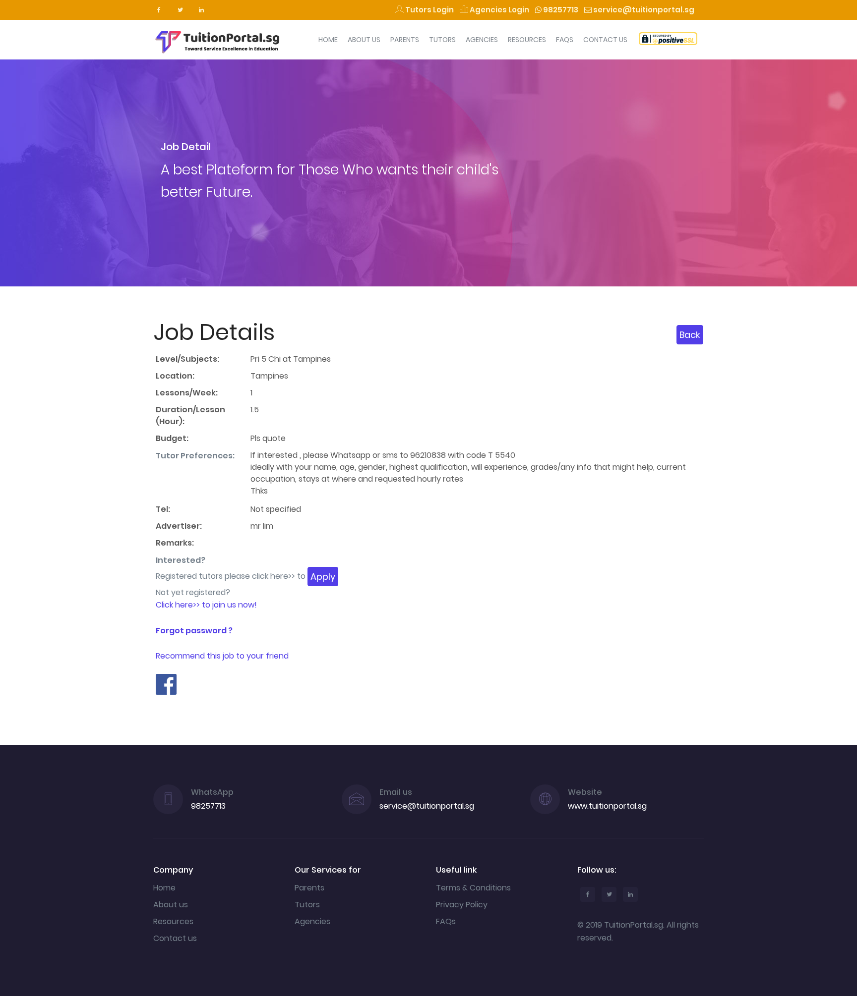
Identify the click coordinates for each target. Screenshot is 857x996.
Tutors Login (429, 9)
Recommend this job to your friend (222, 656)
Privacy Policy (462, 904)
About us (170, 904)
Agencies (482, 40)
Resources (527, 40)
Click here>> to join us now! (206, 604)
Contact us (175, 938)
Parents (404, 40)
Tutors (442, 40)
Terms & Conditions (473, 887)
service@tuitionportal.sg (643, 9)
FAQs (564, 40)
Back (689, 335)
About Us (364, 40)
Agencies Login (498, 9)
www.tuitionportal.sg (607, 806)
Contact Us (605, 40)
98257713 (560, 9)
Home (328, 40)
